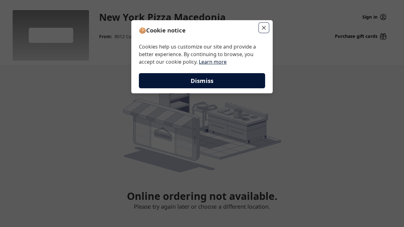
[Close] (264, 28)
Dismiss (202, 80)
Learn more (213, 61)
